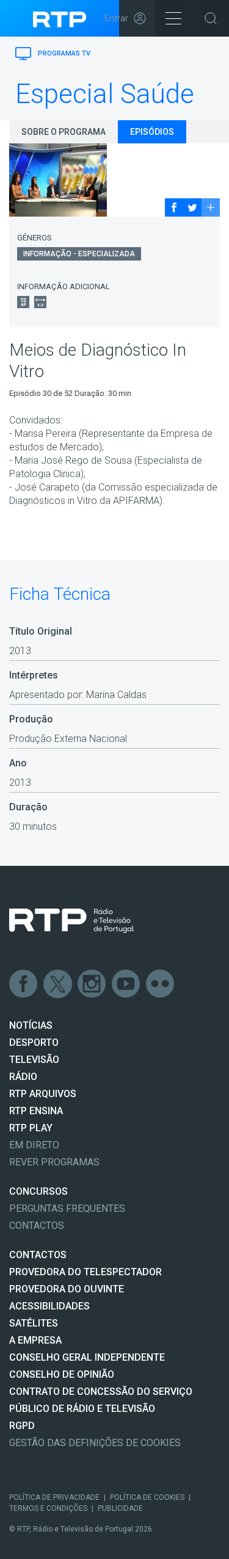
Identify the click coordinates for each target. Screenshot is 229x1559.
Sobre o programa (63, 132)
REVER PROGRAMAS (54, 1162)
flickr (160, 984)
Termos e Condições (48, 1508)
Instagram (92, 984)
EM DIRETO (34, 1145)
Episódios (152, 132)
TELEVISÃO (34, 1059)
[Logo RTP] (71, 921)
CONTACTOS (38, 1255)
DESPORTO (34, 1042)
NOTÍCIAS (31, 1025)
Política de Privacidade (54, 1497)
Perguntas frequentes (67, 1208)
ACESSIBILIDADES (49, 1306)
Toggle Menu (173, 18)
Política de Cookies (147, 1497)
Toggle (210, 18)
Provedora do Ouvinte (66, 1289)
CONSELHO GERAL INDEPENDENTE (87, 1357)
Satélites (33, 1323)
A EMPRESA (35, 1340)
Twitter (58, 984)
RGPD (22, 1425)
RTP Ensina (36, 1111)
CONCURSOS (38, 1191)
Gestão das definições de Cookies (95, 1443)
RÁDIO (23, 1076)
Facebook (23, 984)
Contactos (36, 1225)
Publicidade (120, 1508)
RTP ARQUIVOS (42, 1094)
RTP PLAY (31, 1128)
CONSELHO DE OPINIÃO (61, 1374)
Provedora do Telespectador (85, 1272)
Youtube (126, 984)
